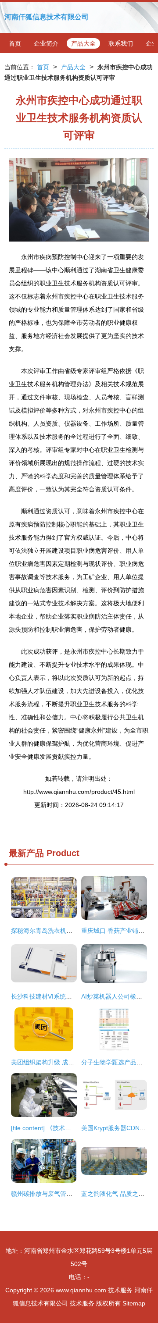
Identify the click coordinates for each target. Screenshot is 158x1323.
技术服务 (120, 1290)
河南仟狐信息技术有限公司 (46, 17)
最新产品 (26, 853)
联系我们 (120, 43)
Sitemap (133, 1303)
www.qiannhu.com (81, 1290)
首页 (15, 43)
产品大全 (83, 43)
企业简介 (46, 43)
